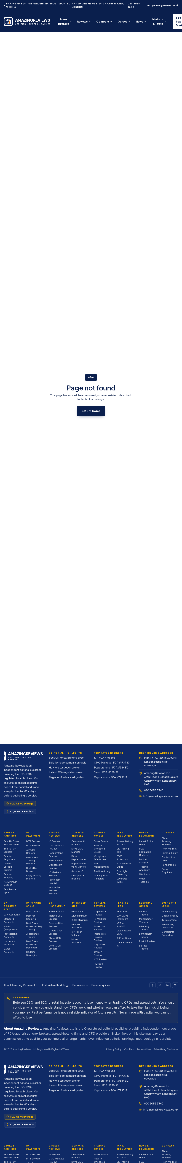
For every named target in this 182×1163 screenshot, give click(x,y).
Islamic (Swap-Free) (11, 928)
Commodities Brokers (56, 925)
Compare (102, 21)
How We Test (169, 848)
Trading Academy (144, 868)
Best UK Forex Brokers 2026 (66, 757)
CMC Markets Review (56, 847)
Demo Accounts (9, 950)
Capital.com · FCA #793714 (110, 777)
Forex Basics (101, 841)
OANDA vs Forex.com (122, 917)
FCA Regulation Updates (145, 851)
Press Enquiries (167, 871)
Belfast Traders (143, 947)
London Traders (143, 913)
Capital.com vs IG (125, 944)
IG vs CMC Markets (77, 850)
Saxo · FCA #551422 (106, 772)
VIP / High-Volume (77, 933)
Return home (91, 411)
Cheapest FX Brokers (78, 877)
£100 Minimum (79, 915)
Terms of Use (169, 919)
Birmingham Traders (145, 935)
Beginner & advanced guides (66, 777)
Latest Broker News (146, 843)
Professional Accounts (11, 935)
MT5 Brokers (33, 845)
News (139, 21)
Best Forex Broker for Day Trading (34, 926)
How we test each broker (64, 767)
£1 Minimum (77, 911)
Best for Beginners (9, 858)
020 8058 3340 (134, 5)
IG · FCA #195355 (104, 757)
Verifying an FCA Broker (100, 858)
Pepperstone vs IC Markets (79, 865)
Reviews (82, 21)
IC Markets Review (55, 874)
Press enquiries (100, 985)
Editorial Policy (170, 852)
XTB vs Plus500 (121, 925)
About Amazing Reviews (166, 841)
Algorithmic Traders (32, 935)
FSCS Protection (122, 858)
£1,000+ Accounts (76, 926)
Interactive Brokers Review (55, 890)
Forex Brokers (63, 21)
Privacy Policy (169, 911)
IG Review (54, 841)
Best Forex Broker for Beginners (32, 944)
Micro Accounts (76, 941)
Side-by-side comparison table (67, 762)
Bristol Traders (147, 941)
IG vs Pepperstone (78, 858)
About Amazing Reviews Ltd (21, 985)
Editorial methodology (55, 985)
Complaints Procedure (168, 933)
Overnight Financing (122, 873)
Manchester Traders (145, 920)
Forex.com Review (54, 881)
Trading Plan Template (101, 877)
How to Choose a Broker (99, 848)
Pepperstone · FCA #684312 (111, 767)
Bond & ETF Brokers (55, 947)
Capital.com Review (55, 866)
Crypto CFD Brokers (55, 932)
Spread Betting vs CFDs (125, 843)
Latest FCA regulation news (66, 772)
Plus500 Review (98, 965)
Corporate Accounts (9, 943)
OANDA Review (98, 953)
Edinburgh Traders (144, 928)
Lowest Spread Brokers (8, 866)
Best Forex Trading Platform (32, 860)
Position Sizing (102, 871)
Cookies (128, 1049)
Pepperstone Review (56, 854)
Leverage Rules (122, 880)
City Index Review (99, 946)
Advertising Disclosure (168, 926)
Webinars (144, 874)
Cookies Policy (170, 915)
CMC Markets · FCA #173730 (112, 762)
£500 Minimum (79, 919)
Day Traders (33, 911)
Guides (122, 21)
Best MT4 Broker (31, 870)
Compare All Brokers (78, 843)
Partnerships (169, 864)
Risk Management (101, 865)
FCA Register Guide (124, 865)
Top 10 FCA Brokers (10, 850)
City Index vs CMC (124, 932)
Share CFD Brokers (55, 940)
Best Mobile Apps (10, 891)
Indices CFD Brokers (55, 917)
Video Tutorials (144, 880)
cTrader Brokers (30, 851)
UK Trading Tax (123, 850)
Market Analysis (143, 861)
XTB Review (100, 959)
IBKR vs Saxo (124, 938)
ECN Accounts (12, 914)
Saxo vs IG (77, 871)
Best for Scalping (8, 876)
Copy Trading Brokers (33, 877)
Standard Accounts (9, 920)
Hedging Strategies (32, 953)
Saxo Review (56, 860)
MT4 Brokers (33, 841)
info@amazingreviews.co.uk (162, 5)
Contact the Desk (168, 859)
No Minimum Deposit (10, 883)
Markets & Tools (157, 21)
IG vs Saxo (122, 911)
